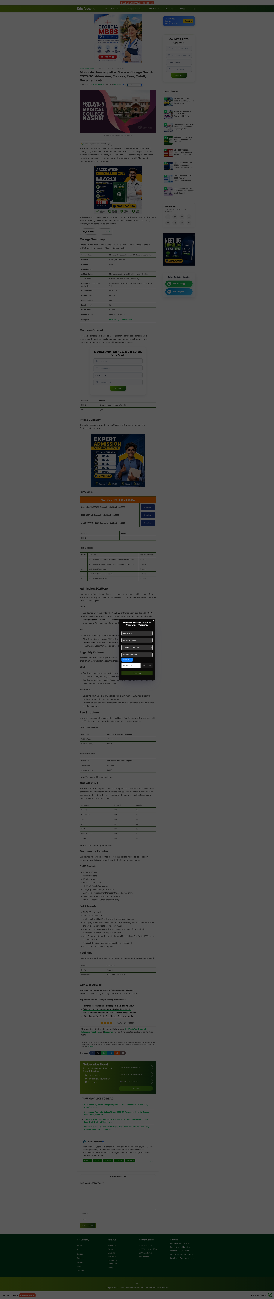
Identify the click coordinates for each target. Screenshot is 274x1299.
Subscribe (137, 673)
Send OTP (127, 660)
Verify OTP (147, 665)
